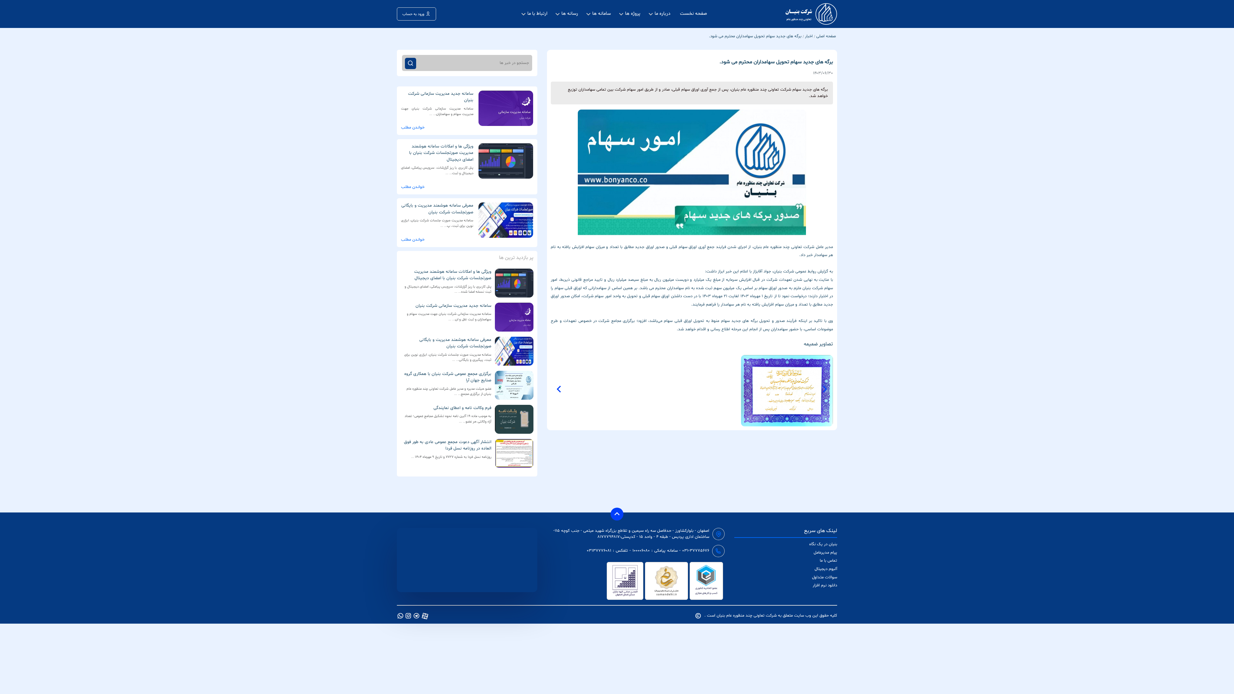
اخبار (809, 36)
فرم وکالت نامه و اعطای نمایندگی (462, 408)
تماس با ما (828, 561)
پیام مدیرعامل (825, 553)
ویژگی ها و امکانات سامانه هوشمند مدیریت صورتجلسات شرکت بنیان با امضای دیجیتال (452, 275)
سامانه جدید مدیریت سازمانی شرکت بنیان (453, 306)
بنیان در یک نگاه (823, 544)
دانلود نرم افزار (825, 585)
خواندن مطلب (413, 127)
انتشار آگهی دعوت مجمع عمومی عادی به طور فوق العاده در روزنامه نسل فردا (447, 445)
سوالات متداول (824, 577)
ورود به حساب (413, 14)
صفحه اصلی (826, 36)
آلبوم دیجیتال (826, 569)
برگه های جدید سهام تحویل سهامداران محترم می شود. (755, 36)
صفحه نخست (693, 13)
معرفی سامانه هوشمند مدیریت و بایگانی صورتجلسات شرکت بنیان (455, 343)
